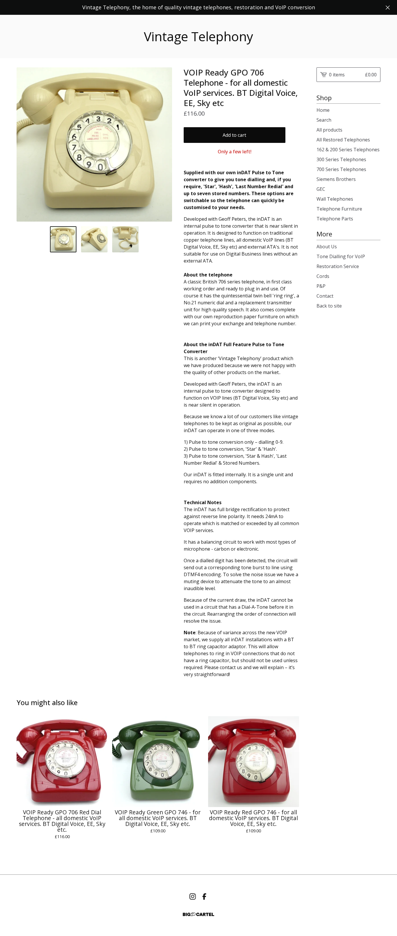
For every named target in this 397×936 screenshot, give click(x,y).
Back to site (329, 306)
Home (323, 110)
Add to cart (234, 135)
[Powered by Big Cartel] (198, 914)
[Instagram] (192, 896)
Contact (324, 296)
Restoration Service (337, 266)
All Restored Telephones (343, 139)
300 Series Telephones (341, 159)
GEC (320, 189)
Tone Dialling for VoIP (340, 256)
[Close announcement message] (387, 7)
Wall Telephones (334, 199)
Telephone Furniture (339, 209)
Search (323, 120)
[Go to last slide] (24, 144)
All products (329, 130)
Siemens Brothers (336, 179)
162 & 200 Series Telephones (348, 149)
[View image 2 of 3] (94, 239)
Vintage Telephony (198, 36)
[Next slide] (164, 144)
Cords (322, 276)
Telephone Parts (334, 218)
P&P (321, 286)
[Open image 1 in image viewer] (94, 144)
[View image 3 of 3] (125, 239)
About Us (326, 246)
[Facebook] (204, 896)
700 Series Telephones (341, 169)
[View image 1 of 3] (63, 239)
